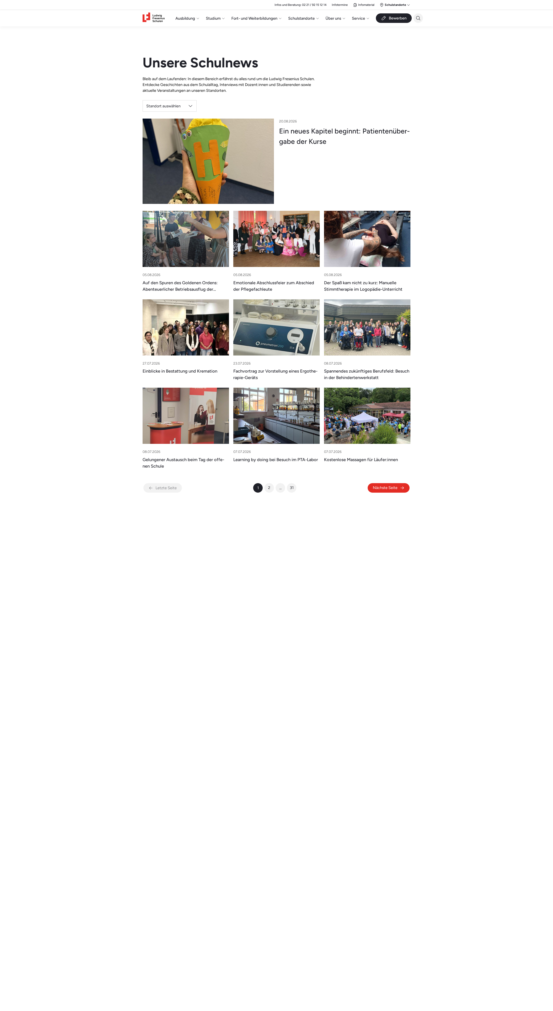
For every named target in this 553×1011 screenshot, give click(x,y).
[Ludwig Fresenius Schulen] (154, 18)
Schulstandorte (301, 18)
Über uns (333, 18)
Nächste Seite (385, 487)
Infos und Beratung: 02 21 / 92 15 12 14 (301, 4)
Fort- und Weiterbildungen (254, 18)
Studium (213, 18)
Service (358, 18)
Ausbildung (185, 18)
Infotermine (340, 4)
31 (292, 487)
